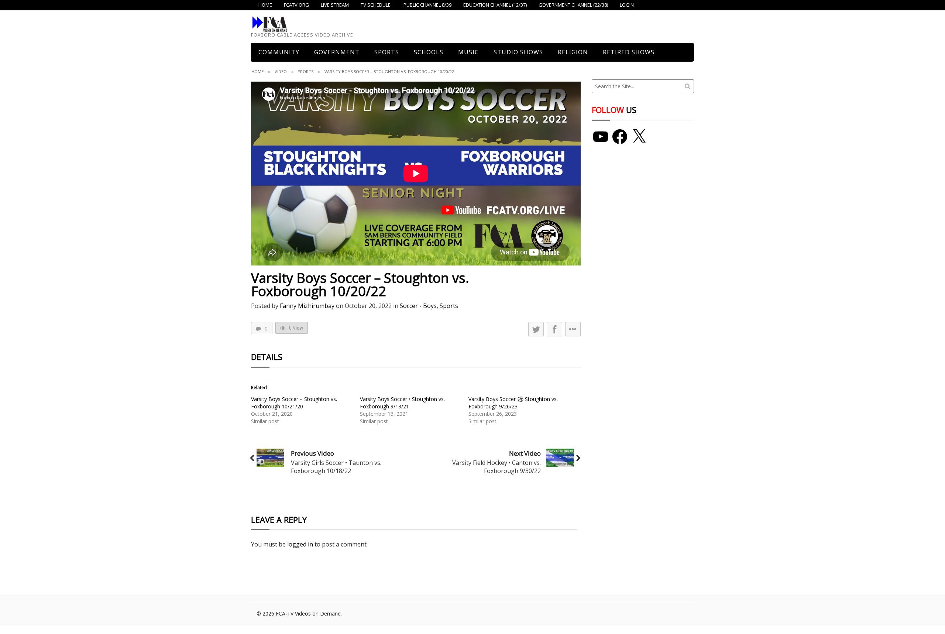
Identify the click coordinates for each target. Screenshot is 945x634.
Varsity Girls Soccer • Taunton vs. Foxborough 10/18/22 (336, 467)
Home (257, 71)
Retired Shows (628, 52)
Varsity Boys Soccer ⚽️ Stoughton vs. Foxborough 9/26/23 (513, 402)
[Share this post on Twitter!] (536, 329)
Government (337, 52)
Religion (573, 52)
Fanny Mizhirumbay (307, 306)
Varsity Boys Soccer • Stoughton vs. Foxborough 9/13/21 (402, 402)
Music (468, 52)
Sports (386, 52)
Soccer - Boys (418, 306)
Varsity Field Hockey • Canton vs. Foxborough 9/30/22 (496, 467)
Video (281, 71)
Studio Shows (518, 52)
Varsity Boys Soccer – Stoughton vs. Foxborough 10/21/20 (294, 402)
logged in (300, 544)
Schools (428, 52)
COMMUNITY (278, 52)
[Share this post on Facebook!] (554, 329)
